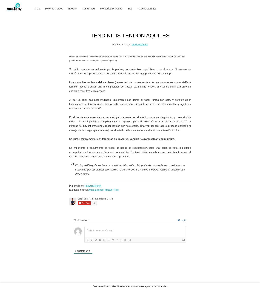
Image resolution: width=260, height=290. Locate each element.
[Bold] (87, 240)
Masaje (109, 190)
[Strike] (100, 240)
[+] (129, 240)
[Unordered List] (108, 240)
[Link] (121, 240)
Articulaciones (96, 190)
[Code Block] (117, 240)
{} (125, 240)
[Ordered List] (104, 240)
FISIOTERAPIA (93, 186)
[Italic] (92, 240)
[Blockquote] (113, 240)
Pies (116, 190)
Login (183, 220)
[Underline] (96, 240)
